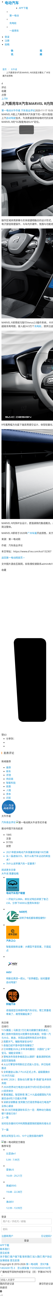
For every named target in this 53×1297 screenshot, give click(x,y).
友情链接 (4, 1260)
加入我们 (37, 1256)
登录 (26, 1240)
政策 (8, 786)
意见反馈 (4, 1253)
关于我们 (4, 1256)
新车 (8, 771)
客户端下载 (16, 1256)
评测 (8, 775)
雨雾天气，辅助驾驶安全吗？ (18, 1041)
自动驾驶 (11, 118)
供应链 (9, 779)
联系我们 (4, 1249)
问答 (8, 797)
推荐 (8, 767)
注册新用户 (7, 1236)
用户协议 (47, 1256)
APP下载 (23, 8)
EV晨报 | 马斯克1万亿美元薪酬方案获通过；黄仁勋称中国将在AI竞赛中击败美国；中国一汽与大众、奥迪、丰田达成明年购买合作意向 (26, 1034)
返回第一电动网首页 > (13, 557)
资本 (8, 794)
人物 (8, 790)
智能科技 (11, 782)
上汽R (4, 98)
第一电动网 (32, 1264)
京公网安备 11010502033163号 (34, 1268)
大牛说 (14, 69)
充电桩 (37, 326)
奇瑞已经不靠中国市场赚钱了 (18, 1045)
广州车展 (32, 533)
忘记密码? (46, 1236)
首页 (5, 69)
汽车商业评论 (18, 110)
